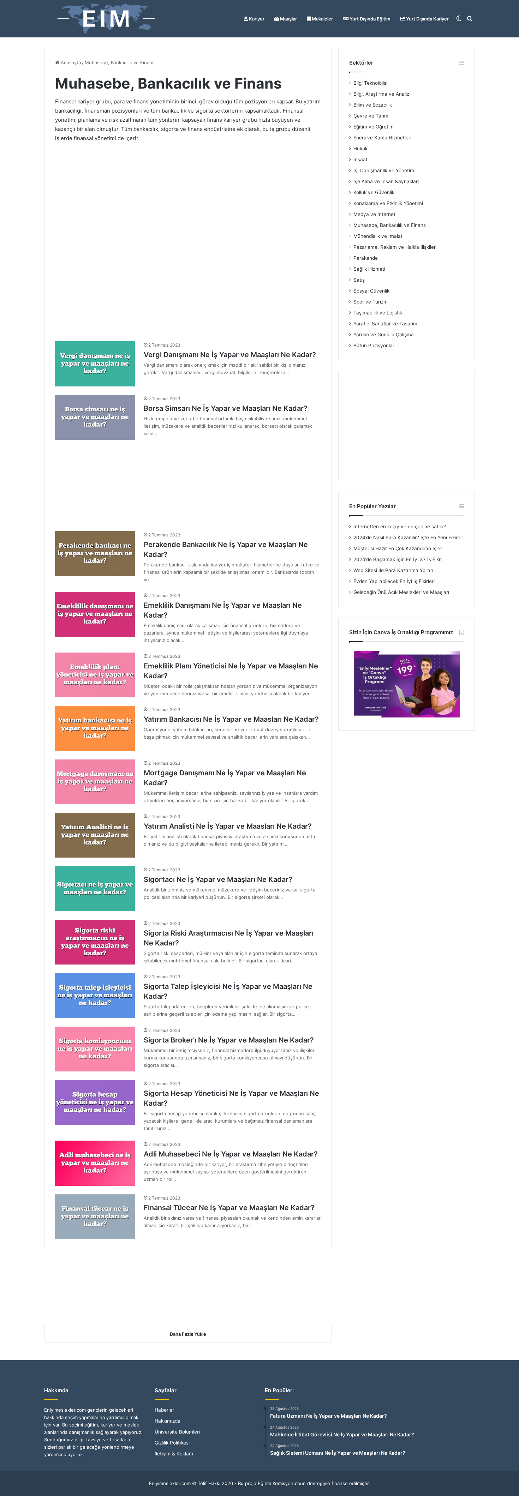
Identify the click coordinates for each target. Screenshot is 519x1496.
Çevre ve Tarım (370, 116)
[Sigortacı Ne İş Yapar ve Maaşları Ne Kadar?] (95, 888)
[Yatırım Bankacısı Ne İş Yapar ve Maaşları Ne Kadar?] (95, 728)
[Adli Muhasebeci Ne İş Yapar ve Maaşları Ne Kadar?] (95, 1163)
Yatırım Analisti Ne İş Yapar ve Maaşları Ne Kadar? (228, 826)
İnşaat (360, 159)
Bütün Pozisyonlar (373, 345)
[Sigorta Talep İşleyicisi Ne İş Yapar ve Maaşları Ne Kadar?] (95, 995)
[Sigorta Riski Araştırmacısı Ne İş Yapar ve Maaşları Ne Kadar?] (95, 942)
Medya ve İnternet (374, 214)
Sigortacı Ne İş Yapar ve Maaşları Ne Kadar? (218, 879)
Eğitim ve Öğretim (373, 127)
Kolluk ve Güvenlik (373, 192)
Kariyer (256, 19)
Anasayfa (70, 62)
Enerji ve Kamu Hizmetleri (382, 137)
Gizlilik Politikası (172, 1443)
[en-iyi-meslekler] (106, 19)
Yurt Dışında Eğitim (369, 19)
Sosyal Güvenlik (371, 291)
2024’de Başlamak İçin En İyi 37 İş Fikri (397, 559)
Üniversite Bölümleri (177, 1432)
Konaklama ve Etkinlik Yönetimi (388, 203)
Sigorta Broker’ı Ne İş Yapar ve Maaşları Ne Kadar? (229, 1040)
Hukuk (360, 148)
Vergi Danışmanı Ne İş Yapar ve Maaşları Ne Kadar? (230, 354)
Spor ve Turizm (370, 302)
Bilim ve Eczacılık (372, 105)
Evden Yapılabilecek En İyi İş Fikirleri (394, 581)
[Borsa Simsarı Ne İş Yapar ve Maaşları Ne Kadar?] (95, 417)
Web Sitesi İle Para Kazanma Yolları (393, 570)
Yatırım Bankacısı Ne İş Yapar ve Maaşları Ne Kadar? (231, 719)
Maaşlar (288, 19)
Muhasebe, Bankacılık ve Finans (389, 225)
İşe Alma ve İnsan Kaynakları (386, 181)
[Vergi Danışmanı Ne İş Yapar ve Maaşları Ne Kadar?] (95, 363)
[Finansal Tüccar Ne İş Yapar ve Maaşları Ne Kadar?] (95, 1216)
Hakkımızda (167, 1421)
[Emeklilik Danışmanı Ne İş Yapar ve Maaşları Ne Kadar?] (95, 614)
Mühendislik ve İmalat (377, 236)
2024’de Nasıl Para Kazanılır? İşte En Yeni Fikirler (408, 537)
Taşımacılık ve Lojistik (377, 313)
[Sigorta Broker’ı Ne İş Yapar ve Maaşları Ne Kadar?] (95, 1049)
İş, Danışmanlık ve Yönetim (383, 170)
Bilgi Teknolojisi (370, 83)
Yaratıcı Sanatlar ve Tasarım (385, 323)
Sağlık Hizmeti (369, 269)
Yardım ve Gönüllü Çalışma (383, 334)
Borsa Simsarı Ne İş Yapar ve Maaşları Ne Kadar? (226, 408)
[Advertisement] (188, 229)
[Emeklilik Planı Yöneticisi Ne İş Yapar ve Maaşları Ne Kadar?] (95, 675)
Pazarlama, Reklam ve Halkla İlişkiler (394, 247)
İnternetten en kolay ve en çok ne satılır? (399, 526)
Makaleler (322, 19)
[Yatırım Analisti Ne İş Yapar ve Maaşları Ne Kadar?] (95, 835)
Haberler (164, 1410)
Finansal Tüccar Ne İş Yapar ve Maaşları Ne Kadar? (229, 1207)
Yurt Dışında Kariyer (427, 19)
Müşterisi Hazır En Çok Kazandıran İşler (397, 548)
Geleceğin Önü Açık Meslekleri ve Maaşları (401, 592)
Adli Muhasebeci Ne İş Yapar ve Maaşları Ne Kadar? (231, 1154)
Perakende (365, 258)
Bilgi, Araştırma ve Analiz (381, 94)
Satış (359, 280)
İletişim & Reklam (174, 1453)
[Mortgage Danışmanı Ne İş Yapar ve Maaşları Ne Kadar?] (95, 781)
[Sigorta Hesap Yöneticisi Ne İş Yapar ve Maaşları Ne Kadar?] (95, 1102)
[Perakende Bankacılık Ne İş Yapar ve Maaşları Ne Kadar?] (95, 553)
